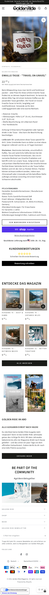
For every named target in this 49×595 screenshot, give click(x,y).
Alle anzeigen (24, 363)
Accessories (15, 66)
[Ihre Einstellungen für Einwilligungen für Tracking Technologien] (45, 591)
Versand (11, 84)
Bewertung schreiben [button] (24, 263)
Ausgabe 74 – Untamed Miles (32, 314)
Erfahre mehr (24, 456)
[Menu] (3, 8)
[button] (39, 8)
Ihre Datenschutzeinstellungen (17, 590)
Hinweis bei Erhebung (9, 593)
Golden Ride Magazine (10, 72)
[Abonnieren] (45, 536)
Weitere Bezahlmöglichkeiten (24, 235)
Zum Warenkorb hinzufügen (24, 222)
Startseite (6, 66)
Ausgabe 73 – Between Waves (10, 349)
